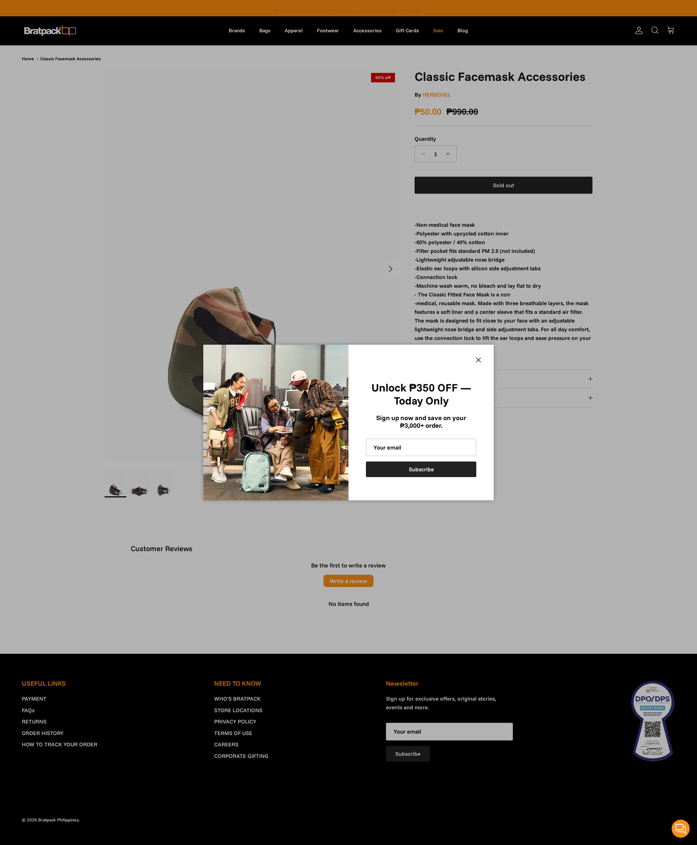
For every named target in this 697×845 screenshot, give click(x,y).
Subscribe (421, 469)
